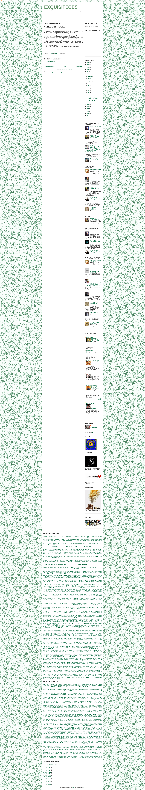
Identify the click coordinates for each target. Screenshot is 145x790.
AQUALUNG (68, 549)
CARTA (50, 55)
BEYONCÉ (95, 557)
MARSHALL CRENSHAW (98, 666)
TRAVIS (97, 751)
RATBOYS (69, 702)
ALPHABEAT (67, 543)
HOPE (92, 620)
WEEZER (44, 756)
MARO (87, 666)
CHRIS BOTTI (57, 576)
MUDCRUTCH (80, 677)
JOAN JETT (78, 635)
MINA (90, 674)
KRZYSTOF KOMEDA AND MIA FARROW (93, 647)
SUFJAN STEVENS (71, 724)
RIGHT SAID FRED (71, 706)
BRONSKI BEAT (49, 567)
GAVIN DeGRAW (76, 610)
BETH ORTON (98, 556)
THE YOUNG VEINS (72, 746)
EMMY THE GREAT (98, 599)
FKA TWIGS (95, 604)
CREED (100, 581)
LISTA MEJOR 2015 (47, 769)
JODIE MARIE (97, 635)
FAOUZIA (51, 603)
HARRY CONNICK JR (55, 617)
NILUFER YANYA (48, 689)
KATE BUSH (62, 643)
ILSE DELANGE (85, 621)
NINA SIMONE (66, 689)
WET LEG (48, 756)
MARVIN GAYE (65, 667)
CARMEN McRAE (85, 570)
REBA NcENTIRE (99, 702)
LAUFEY (64, 650)
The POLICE (87, 752)
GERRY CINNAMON (58, 611)
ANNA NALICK (57, 548)
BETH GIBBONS (76, 556)
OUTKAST (91, 693)
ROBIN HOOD (63, 707)
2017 (88, 104)
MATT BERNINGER (59, 669)
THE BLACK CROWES (57, 729)
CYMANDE (100, 583)
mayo (89, 88)
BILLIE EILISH (74, 559)
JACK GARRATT (51, 626)
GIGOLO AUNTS (81, 611)
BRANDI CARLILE (49, 564)
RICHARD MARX (46, 706)
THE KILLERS (93, 736)
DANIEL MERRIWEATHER (61, 586)
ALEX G (64, 540)
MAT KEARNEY (45, 669)
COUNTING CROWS (48, 581)
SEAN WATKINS (55, 715)
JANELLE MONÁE (96, 629)
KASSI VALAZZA (56, 643)
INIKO (88, 623)
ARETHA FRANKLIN (83, 549)
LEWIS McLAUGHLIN (53, 654)
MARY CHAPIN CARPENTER (75, 667)
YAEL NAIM (61, 757)
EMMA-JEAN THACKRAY (90, 599)
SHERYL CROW (59, 718)
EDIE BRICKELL (57, 597)
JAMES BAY (79, 627)
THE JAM (76, 736)
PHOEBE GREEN (91, 698)
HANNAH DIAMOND (86, 616)
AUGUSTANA (82, 550)
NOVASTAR (87, 690)
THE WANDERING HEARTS (59, 745)
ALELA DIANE (60, 540)
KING (101, 646)
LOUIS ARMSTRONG (69, 658)
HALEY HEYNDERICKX (91, 615)
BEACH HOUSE (72, 553)
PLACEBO (51, 699)
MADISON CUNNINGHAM (96, 660)
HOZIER (54, 621)
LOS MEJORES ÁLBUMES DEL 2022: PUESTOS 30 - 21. (94, 136)
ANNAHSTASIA (69, 548)
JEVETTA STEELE (91, 634)
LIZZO (76, 656)
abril (89, 90)
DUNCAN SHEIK (66, 594)
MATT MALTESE (67, 669)
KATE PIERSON (80, 643)
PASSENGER (80, 694)
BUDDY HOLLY (99, 567)
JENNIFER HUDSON (98, 631)
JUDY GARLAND (72, 641)
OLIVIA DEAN (99, 692)
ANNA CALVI (51, 548)
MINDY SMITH (94, 674)
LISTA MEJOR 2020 (47, 776)
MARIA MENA (46, 664)
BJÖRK (75, 560)
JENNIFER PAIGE (56, 633)
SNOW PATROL (51, 720)
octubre (89, 79)
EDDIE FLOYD (51, 597)
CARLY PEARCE (61, 570)
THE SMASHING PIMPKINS (81, 742)
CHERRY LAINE (81, 575)
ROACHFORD (96, 706)
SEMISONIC (70, 715)
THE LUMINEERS (60, 738)
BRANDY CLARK (69, 564)
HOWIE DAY (50, 621)
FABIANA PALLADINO (85, 602)
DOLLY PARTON (91, 591)
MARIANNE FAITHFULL (60, 664)
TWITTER (94, 432)
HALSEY (51, 616)
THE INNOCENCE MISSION (60, 736)
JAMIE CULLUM (66, 629)
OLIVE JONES (83, 692)
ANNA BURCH (45, 548)
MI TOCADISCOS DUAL (91, 385)
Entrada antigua (79, 66)
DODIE (87, 591)
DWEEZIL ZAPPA (54, 595)
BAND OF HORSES (63, 552)
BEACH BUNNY (66, 553)
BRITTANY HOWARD (77, 566)
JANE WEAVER (89, 629)
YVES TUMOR (45, 758)
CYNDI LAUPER (47, 584)
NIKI (99, 688)
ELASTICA (82, 597)
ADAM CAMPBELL (72, 538)
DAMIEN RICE (79, 584)
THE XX (67, 746)
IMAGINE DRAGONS (94, 621)
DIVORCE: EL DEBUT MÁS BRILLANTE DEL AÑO (94, 159)
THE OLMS (62, 740)
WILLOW (44, 757)
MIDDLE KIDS (99, 673)
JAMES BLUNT (91, 627)
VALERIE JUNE (50, 753)
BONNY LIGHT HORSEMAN (83, 563)
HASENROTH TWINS (68, 617)
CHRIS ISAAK (70, 576)
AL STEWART (69, 539)
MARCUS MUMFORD (76, 663)
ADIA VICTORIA (95, 538)
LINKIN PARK (83, 655)
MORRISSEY (69, 677)
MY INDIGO (58, 678)
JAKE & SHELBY (53, 627)
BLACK (78, 560)
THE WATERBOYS (76, 745)
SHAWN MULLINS (90, 716)
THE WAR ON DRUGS (69, 745)
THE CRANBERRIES (61, 732)
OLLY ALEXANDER (64, 693)
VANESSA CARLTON (67, 753)
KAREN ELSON (49, 643)
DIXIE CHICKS (74, 591)
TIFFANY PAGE (99, 746)
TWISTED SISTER (68, 752)
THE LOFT (100, 737)
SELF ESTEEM (65, 715)
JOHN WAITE (57, 638)
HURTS (71, 621)
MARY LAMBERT (86, 667)
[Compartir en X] (62, 53)
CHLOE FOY (45, 576)
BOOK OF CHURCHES (93, 563)
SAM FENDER (73, 711)
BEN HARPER (84, 555)
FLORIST (97, 606)
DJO (84, 591)
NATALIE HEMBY (91, 684)
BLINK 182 (56, 561)
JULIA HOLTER (78, 641)
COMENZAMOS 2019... (92, 100)
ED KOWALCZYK (92, 595)
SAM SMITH (84, 711)
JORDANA (50, 639)
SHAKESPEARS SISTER (86, 715)
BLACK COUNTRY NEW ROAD (96, 560)
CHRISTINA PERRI (51, 577)
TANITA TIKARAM (63, 727)
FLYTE (101, 606)
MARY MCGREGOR (98, 667)
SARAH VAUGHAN (51, 714)
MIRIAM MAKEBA (51, 675)
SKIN (74, 719)
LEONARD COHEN (82, 652)
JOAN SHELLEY (91, 635)
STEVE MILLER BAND (71, 723)
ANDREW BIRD (91, 545)
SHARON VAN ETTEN (55, 716)
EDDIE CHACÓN (46, 597)
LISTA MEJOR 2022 (47, 779)
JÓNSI (60, 642)
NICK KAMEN (56, 688)
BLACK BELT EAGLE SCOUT (85, 560)
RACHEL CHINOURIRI (98, 701)
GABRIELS (52, 610)
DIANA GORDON (81, 590)
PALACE (94, 693)
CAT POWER (81, 572)
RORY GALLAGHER (92, 707)
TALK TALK (100, 725)
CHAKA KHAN (56, 573)
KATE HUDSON (68, 643)
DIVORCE (70, 591)
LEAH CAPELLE (86, 651)
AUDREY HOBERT (76, 550)
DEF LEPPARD (82, 589)
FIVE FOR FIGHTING (89, 604)
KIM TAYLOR (94, 646)
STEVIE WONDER (93, 723)
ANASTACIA (76, 545)
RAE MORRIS (51, 702)
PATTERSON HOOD (98, 694)
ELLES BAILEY (69, 598)
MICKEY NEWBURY (93, 673)
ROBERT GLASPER (50, 707)
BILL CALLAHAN (55, 559)
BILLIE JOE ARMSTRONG (88, 559)
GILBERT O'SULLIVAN (89, 611)
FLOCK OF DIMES (69, 606)
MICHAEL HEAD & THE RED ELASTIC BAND (51, 673)
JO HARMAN (62, 635)
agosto (89, 83)
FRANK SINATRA (47, 608)
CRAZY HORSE (96, 581)
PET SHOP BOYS (92, 697)
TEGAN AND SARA (62, 728)
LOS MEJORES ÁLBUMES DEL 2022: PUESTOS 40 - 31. (94, 188)
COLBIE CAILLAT (52, 580)
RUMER (57, 710)
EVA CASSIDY (56, 602)
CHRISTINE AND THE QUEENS (63, 577)
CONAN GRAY (82, 580)
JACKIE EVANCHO (78, 626)
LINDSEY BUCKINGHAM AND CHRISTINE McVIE (72, 655)
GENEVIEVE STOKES (87, 610)
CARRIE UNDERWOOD (84, 571)
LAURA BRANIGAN (69, 650)
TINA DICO (66, 747)
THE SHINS (61, 742)
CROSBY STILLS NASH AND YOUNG (67, 583)
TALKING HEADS (46, 727)
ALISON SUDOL (99, 542)
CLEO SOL (91, 579)
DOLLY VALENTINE (98, 591)
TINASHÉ (74, 747)
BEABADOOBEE (54, 553)
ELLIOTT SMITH (83, 598)
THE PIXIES (81, 740)
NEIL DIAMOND (79, 685)
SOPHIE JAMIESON (81, 720)
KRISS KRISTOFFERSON (73, 647)
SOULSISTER (93, 720)
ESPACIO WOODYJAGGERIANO (91, 403)
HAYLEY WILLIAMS (46, 619)
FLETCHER (57, 606)
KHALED (75, 646)
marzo (89, 92)
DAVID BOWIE (50, 587)
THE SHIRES (67, 742)
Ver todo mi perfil (93, 427)
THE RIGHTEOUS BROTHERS (73, 741)
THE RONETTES (90, 741)
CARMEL (79, 570)
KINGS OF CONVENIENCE (55, 647)
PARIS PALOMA (74, 694)
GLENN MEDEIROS (71, 612)
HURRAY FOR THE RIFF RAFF (62, 621)
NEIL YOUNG (93, 685)
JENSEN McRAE (83, 633)
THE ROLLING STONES (83, 741)
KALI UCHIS (92, 642)
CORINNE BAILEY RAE (97, 580)
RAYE (89, 702)
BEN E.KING (79, 555)
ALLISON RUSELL (61, 543)
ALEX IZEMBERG (69, 540)
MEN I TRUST (51, 671)
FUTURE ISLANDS (84, 608)
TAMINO (57, 727)
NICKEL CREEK (66, 688)
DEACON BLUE (57, 589)
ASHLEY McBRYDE (68, 550)
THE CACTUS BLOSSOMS (95, 729)
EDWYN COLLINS (68, 597)
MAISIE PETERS (89, 662)
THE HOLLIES (52, 736)
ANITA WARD (93, 546)
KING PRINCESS (46, 647)
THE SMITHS (93, 742)
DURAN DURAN (73, 594)
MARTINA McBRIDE (58, 667)
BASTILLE (45, 553)
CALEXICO (76, 568)
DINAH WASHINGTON (53, 591)
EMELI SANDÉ (52, 599)
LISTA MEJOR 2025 (47, 784)
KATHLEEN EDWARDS (97, 643)
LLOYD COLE (86, 656)
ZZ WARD (76, 758)
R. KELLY (78, 701)
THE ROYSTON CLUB (98, 741)
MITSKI (62, 675)
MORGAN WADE (56, 677)
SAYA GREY (69, 714)
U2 (43, 753)
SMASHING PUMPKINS (97, 719)
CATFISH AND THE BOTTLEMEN (90, 572)
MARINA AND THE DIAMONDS (51, 666)
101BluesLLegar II (90, 337)
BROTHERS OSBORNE (62, 567)
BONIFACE (67, 563)
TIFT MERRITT (46, 747)
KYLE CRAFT (55, 648)
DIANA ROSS (93, 590)
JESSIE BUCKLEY (57, 634)
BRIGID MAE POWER (51, 566)
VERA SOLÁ (80, 753)
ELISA (98, 597)
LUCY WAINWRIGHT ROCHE (51, 659)
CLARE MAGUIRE (85, 579)
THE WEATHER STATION (93, 745)
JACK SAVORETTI (66, 626)
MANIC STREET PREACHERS (54, 663)
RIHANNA (76, 706)
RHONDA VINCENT (78, 705)
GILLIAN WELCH (96, 611)
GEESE (81, 610)
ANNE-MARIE (75, 548)
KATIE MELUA (60, 645)
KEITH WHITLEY (59, 646)
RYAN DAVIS (74, 710)
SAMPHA (91, 711)
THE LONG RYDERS (46, 738)
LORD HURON (55, 658)
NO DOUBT (86, 689)
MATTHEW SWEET (81, 669)
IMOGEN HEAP (48, 623)
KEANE (44, 646)
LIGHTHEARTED (79, 654)
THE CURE (78, 732)
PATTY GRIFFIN (57, 695)
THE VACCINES (86, 743)
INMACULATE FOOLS (93, 623)
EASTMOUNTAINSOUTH (84, 595)
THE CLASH (98, 731)
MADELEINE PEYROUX (72, 661)
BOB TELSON (96, 561)
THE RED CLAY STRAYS (56, 741)
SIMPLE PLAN (56, 719)
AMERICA (98, 543)
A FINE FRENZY (74, 536)
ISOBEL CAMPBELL (79, 625)
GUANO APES (45, 615)
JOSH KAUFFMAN (60, 639)
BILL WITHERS (68, 559)
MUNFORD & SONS (46, 678)
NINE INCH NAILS (73, 689)
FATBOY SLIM (58, 603)
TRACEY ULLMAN (68, 751)
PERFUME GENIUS (81, 697)
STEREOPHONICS (52, 723)
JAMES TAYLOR (58, 629)
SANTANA (100, 711)
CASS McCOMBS (57, 572)
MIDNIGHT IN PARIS (50, 674)
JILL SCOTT (100, 634)
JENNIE (92, 631)
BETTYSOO (76, 557)
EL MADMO (78, 597)
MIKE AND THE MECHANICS (59, 674)
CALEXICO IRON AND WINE (84, 568)
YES (75, 757)
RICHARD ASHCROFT (91, 705)
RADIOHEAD (46, 702)
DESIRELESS (70, 590)
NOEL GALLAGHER (53, 690)
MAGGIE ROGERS (70, 662)
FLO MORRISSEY (63, 606)
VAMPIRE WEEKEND (57, 753)
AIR (65, 539)
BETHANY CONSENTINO (47, 557)
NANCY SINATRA (75, 684)
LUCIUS (90, 658)
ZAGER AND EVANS (56, 758)
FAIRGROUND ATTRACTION (95, 602)
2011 (88, 115)
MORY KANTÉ (74, 677)
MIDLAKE (44, 674)
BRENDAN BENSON (82, 564)
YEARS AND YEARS (67, 757)
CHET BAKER (92, 575)
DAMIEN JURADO (71, 584)
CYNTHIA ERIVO (54, 584)
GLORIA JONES (85, 612)
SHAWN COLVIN (83, 716)
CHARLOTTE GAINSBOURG (51, 575)
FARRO (55, 603)
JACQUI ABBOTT (98, 626)
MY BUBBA (54, 678)
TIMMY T (51, 747)
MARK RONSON (74, 666)
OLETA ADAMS (77, 692)
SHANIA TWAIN (93, 715)
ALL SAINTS (45, 543)
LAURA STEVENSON (52, 651)
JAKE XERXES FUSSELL (72, 627)
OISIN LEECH (69, 692)
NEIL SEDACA (88, 685)
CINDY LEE (61, 579)
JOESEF (48, 637)
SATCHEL (64, 714)
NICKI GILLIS (76, 688)
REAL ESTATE (93, 702)
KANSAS (44, 643)
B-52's (47, 552)
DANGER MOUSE (52, 586)
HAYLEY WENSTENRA (98, 617)
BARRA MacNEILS (92, 552)
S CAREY (83, 710)
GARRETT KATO (61, 610)
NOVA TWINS (81, 690)
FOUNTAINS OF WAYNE (79, 607)
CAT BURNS (76, 572)
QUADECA (71, 701)
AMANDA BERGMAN (77, 543)
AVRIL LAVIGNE (97, 550)
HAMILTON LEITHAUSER (57, 616)
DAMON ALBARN (87, 584)
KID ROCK (86, 646)
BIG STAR (45, 559)
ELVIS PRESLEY (46, 599)
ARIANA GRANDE (96, 549)
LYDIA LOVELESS (96, 659)
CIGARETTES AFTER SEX (48, 579)
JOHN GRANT (72, 637)
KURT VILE (50, 648)
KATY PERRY (99, 645)
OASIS (93, 690)
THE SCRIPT (46, 742)
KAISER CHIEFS (86, 642)
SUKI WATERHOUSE (85, 724)
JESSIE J (77, 634)
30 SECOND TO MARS (61, 536)
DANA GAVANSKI (46, 586)
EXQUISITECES (61, 7)
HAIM (86, 615)
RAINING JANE (64, 702)
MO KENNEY (76, 675)
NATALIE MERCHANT (47, 685)
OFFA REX (55, 692)
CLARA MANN (78, 579)
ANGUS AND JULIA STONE (74, 546)
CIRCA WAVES (66, 579)
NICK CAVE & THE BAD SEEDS (94, 686)
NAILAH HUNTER (57, 684)
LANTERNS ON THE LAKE (57, 650)
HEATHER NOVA (54, 619)
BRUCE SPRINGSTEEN (73, 567)
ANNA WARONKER (63, 548)
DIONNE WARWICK (60, 591)
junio (89, 87)
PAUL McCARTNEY (98, 695)
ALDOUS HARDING (54, 540)
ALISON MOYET (92, 542)
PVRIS (67, 701)
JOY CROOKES (90, 639)
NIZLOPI (82, 689)
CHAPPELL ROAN (72, 573)
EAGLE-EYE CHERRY (64, 595)
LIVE (53, 656)
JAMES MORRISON (51, 629)
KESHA (72, 646)
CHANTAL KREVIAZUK (64, 573)
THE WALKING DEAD (50, 745)
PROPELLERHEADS (46, 701)
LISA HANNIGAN (98, 655)
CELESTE (45, 573)
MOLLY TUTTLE (88, 675)
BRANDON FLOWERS (61, 564)
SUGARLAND (78, 724)
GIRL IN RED (50, 612)
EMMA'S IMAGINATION (82, 599)
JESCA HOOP (90, 633)
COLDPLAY (58, 580)
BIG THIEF (49, 559)
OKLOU (73, 692)
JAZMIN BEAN (99, 630)
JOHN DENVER (60, 637)
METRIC (77, 671)
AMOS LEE (51, 545)
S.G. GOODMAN (88, 710)
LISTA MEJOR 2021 (47, 778)
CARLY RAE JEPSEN (68, 570)
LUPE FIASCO (89, 659)
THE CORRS (55, 732)
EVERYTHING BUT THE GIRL (65, 602)
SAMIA (88, 711)
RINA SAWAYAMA (85, 706)
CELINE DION (50, 573)
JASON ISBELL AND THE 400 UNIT (81, 630)
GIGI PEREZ (76, 611)
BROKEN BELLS (92, 566)
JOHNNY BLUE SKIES (64, 638)
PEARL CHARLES (63, 697)
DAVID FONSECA (69, 587)
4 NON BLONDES (68, 536)
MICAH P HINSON (92, 671)
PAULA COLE (57, 697)
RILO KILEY (80, 706)
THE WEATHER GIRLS (84, 745)
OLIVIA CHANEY (94, 692)
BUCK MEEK (94, 567)
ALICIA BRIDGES (51, 542)
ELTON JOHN (92, 598)
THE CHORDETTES (83, 731)
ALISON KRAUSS (71, 542)
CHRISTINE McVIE (73, 577)
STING (98, 723)
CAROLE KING (99, 570)
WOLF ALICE (55, 757)
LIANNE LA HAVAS (72, 654)
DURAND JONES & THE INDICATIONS (90, 594)
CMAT (47, 580)
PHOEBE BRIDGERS (82, 698)
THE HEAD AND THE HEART (88, 734)
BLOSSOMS (69, 561)
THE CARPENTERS (66, 731)
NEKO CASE (99, 685)
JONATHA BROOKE (94, 638)
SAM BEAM (52, 711)
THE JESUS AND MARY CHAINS (84, 736)
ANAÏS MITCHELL (82, 545)
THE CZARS (83, 732)
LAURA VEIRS (60, 651)
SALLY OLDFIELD (46, 711)
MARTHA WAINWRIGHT (49, 667)
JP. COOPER (55, 641)
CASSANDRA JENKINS (64, 572)
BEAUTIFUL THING (84, 553)
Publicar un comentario (50, 61)
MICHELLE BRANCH (85, 673)
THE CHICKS (77, 731)
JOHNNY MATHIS (80, 638)
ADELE (89, 538)
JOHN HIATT (77, 637)
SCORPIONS (100, 714)
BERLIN (57, 556)
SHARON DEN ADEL (46, 716)
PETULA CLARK (60, 698)
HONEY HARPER (71, 620)
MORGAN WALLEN (62, 677)
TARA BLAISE (77, 727)
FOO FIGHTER (58, 607)
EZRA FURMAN (78, 602)
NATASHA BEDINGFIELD (63, 685)
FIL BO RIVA (54, 604)
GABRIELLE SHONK (46, 610)
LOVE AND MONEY (76, 658)
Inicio (65, 66)
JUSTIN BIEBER (56, 642)
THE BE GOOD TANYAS (95, 728)
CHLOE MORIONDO (51, 576)
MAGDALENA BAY (63, 662)
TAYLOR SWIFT (96, 727)
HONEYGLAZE (77, 620)
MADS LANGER (51, 662)
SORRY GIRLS (88, 720)
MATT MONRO (74, 669)
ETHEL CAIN (99, 600)
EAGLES (69, 595)
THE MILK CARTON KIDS (89, 738)
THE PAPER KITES (68, 740)
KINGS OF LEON (63, 647)
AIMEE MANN (60, 539)
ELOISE (87, 598)
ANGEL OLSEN (55, 546)
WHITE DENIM (62, 756)
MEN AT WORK (46, 671)
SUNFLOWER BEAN (93, 724)
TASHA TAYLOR (82, 727)
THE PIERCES (75, 740)
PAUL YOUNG (51, 697)
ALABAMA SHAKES (76, 539)
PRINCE (95, 699)
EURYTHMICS (50, 602)
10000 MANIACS (46, 536)
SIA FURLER (78, 718)
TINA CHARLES (61, 747)
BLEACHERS (46, 561)
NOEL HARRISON (60, 690)
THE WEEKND (49, 746)
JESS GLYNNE (97, 633)
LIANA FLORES (65, 654)
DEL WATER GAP (89, 589)
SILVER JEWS (94, 718)
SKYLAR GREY (85, 719)
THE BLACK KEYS (65, 729)
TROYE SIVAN (48, 752)
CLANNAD (74, 579)
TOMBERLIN (89, 749)
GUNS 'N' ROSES (57, 615)
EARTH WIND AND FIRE (75, 595)
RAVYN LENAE (74, 702)
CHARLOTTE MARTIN (62, 575)
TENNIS (73, 728)
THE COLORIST (50, 732)
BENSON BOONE (53, 556)
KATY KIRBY (94, 645)
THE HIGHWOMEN (46, 736)
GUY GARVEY (63, 615)
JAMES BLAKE (85, 627)
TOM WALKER (83, 749)
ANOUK (100, 548)
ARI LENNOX (90, 549)
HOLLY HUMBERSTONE (63, 620)
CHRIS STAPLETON (77, 576)
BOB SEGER (92, 561)
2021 (88, 71)
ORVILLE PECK (86, 693)
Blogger (84, 787)
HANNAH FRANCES (93, 616)
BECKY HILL (93, 553)
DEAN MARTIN (69, 589)
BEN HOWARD (91, 555)
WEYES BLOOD (53, 756)
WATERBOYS (84, 754)
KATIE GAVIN (54, 645)
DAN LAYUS (100, 584)
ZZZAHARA (80, 758)
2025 (88, 64)
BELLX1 (69, 555)
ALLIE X (49, 543)
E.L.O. (58, 595)
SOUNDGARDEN (99, 720)
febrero (89, 94)
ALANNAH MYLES (46, 540)
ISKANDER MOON (68, 625)
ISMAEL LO (74, 625)
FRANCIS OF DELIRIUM (97, 607)
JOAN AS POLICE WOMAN (70, 635)
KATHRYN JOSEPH (47, 645)
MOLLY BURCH (81, 675)
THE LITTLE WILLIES (94, 737)
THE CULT (74, 732)
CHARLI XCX (95, 573)
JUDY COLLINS (66, 641)
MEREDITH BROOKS (67, 671)
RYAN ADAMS (67, 710)
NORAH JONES (68, 690)
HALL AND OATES (46, 616)
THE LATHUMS (70, 737)
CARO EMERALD (91, 570)
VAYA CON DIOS (75, 753)
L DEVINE (66, 648)
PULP (57, 701)
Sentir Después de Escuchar (92, 360)
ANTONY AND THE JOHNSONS (50, 549)
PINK (95, 698)
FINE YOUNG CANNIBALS (61, 604)
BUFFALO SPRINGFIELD (47, 568)
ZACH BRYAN (50, 758)
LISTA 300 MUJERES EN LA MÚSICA (51, 764)
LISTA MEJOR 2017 (47, 772)
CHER (76, 575)
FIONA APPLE (75, 604)
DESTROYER (76, 590)
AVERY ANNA (91, 550)
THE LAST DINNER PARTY (62, 737)
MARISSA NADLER (62, 666)
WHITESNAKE (73, 756)
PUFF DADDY (52, 701)
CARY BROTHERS (92, 571)
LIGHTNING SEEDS (86, 654)
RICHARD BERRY (99, 705)
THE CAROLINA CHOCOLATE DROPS (55, 731)
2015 (88, 108)
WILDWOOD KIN (99, 756)
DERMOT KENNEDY (60, 590)
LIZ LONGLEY (57, 656)
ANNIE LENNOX (81, 548)
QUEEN (74, 701)
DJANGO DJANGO (80, 591)
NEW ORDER (69, 686)
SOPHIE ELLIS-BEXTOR (73, 720)
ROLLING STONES (78, 707)
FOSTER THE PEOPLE (70, 607)
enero (89, 95)
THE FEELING (89, 733)
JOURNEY (85, 639)
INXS (99, 623)
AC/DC (67, 538)
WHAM (58, 756)
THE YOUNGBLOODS (79, 746)
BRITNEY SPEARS (70, 566)
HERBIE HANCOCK (89, 619)
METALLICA (74, 671)
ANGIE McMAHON (61, 546)
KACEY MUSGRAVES (73, 642)
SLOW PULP (91, 719)
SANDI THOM (96, 711)
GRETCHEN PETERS (86, 614)
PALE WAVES (99, 693)
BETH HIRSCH (82, 556)
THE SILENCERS (73, 742)
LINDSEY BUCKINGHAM (58, 655)
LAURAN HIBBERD (68, 651)
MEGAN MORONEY (56, 670)
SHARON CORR (99, 715)
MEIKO (74, 670)
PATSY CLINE (92, 694)
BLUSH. (83, 561)
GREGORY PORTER (77, 614)
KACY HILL (81, 642)
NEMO (57, 686)
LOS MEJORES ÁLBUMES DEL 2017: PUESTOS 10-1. (94, 179)
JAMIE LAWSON (72, 629)
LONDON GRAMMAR (47, 658)
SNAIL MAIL (45, 720)
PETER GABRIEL (47, 698)
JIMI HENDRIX (45, 635)
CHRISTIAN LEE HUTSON (93, 576)
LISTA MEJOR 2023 (47, 781)
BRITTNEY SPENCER (85, 566)
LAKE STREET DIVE (93, 648)
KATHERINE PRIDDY (87, 643)
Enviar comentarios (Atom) (66, 69)
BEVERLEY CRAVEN (82, 557)
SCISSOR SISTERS (93, 714)
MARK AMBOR (68, 666)
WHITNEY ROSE (90, 756)
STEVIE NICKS (86, 723)
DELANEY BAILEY (96, 589)
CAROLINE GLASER (59, 571)
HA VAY (83, 615)
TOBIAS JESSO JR (88, 747)
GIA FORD (71, 611)
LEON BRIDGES (62, 652)
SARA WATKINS (54, 712)
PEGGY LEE (74, 697)
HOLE (50, 620)
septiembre (90, 81)
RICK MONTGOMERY (59, 706)
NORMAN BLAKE (76, 690)
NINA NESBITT (60, 689)
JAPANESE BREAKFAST (56, 630)
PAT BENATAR (86, 694)
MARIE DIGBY (67, 664)
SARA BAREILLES (47, 712)
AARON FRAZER (84, 536)
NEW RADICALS (75, 686)
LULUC (82, 659)
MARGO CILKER (92, 663)
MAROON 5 (90, 666)
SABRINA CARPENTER (95, 710)
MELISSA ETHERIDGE (81, 670)
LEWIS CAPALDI (46, 654)
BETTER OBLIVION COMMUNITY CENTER (66, 557)
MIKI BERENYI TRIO (75, 674)
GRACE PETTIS (50, 614)
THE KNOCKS (45, 737)
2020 (88, 73)
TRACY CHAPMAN (81, 751)
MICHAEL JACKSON (65, 673)
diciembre (90, 76)
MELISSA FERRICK (90, 670)
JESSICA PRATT (51, 634)
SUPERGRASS (45, 725)
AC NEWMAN (63, 538)
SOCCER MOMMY (57, 720)
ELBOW (86, 597)
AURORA (86, 550)
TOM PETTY (57, 749)
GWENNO (68, 615)
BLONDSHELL (64, 561)
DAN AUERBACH (93, 584)
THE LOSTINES (53, 738)
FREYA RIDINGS (74, 608)
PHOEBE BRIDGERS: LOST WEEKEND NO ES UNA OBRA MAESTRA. (95, 241)
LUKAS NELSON (73, 659)
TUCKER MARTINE (54, 752)
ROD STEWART (72, 707)
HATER (78, 617)
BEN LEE (97, 555)
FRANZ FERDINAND (61, 608)
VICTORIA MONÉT (98, 753)
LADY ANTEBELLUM (75, 648)
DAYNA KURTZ (51, 589)
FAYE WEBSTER (89, 603)
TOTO (52, 751)
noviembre (90, 78)
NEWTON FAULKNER (83, 686)
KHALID (78, 646)
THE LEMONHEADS (85, 737)
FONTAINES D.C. (53, 607)
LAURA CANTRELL (76, 650)
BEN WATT (48, 556)
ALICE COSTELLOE (90, 540)
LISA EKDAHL (91, 655)
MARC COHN (63, 663)
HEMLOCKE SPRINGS (76, 619)
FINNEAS (69, 604)
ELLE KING (64, 598)
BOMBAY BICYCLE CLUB (50, 563)
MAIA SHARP (82, 662)
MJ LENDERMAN (67, 675)
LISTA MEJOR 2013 (47, 766)
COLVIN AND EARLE (75, 580)
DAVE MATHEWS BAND (94, 586)
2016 (88, 106)
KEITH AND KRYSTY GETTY (51, 646)
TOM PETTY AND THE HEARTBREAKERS (68, 749)
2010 (88, 117)
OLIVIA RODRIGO (57, 693)
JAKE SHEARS (65, 627)
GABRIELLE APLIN (98, 608)
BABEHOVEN (51, 552)
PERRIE (87, 697)
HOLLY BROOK (55, 620)
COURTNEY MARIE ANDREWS (71, 581)
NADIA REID (45, 684)
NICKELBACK (71, 688)
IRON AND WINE (52, 625)
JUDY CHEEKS (60, 641)
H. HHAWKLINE (72, 615)
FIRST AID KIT (82, 604)
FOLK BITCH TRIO (46, 607)
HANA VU (69, 616)
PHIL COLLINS (67, 698)
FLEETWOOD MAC (51, 606)
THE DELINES (54, 733)
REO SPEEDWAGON (52, 705)
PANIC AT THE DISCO (55, 694)
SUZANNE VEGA (87, 725)
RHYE (83, 705)
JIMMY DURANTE (51, 635)
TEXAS (81, 728)
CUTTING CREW (95, 583)
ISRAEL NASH (96, 625)
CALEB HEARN (71, 568)
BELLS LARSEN (64, 555)
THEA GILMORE (87, 746)
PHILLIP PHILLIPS (74, 698)
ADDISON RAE (84, 538)
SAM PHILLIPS (79, 711)
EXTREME (72, 602)
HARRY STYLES (62, 617)
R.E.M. (82, 701)
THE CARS (73, 731)
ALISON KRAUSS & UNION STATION (82, 542)
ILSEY (90, 621)
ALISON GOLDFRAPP (63, 542)
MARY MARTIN (92, 667)
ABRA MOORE (58, 538)
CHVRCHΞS (100, 577)
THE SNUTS (98, 742)
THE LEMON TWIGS (77, 737)
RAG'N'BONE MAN (57, 702)
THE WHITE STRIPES (55, 746)
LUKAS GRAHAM (67, 659)
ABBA (54, 538)
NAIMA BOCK (62, 684)
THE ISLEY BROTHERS (69, 736)
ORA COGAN (73, 693)
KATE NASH (74, 643)
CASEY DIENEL (51, 572)
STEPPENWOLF (46, 723)
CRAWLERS (91, 581)
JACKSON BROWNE (85, 626)
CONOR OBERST (88, 580)
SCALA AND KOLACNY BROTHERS (78, 714)
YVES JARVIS (93, 757)
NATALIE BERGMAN (84, 684)
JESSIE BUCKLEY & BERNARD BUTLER (68, 634)
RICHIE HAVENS (52, 706)
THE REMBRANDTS (64, 741)
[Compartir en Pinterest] (64, 53)
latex (73, 787)
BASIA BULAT (99, 552)
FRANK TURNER (54, 608)
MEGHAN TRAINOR (63, 670)
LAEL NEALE (87, 648)
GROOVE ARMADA (98, 614)
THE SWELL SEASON (63, 743)
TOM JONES (45, 749)
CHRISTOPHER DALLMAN (83, 577)
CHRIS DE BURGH (63, 576)
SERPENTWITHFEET (77, 715)
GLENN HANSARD (63, 612)
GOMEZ (94, 612)
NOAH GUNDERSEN (98, 689)
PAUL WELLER (45, 697)
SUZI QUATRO (94, 725)
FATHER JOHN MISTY (66, 603)
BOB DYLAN (87, 561)
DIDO (97, 590)
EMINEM (64, 599)
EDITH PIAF (63, 597)
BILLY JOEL (54, 560)
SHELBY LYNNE (51, 718)
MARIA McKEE (52, 664)
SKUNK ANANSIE (78, 719)
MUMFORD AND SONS (91, 677)
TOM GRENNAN (99, 747)
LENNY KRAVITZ (55, 652)
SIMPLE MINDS (51, 719)
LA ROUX (70, 648)
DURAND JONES (79, 594)
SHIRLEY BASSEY (67, 718)
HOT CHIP (100, 620)
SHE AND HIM (96, 716)
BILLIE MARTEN (96, 559)
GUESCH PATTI (51, 615)
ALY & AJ (71, 543)
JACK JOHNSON (58, 626)
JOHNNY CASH (72, 638)
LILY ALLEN (97, 654)
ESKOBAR (81, 600)
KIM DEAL (90, 646)
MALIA (93, 662)
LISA (87, 655)
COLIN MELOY (68, 580)
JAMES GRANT (96, 627)
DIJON (48, 591)
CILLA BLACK (57, 579)
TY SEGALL (74, 752)
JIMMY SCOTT (57, 635)
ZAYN (67, 758)
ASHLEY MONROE (60, 550)
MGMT (87, 671)
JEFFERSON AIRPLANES (76, 631)
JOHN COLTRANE (54, 637)
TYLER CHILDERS (82, 752)
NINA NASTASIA (55, 689)
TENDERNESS (68, 728)
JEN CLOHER (83, 631)
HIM (94, 619)
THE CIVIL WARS (91, 731)
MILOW (87, 674)
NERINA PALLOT (62, 686)
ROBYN (67, 707)
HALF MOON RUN (99, 615)
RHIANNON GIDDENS (70, 705)
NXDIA (90, 690)
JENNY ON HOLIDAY (70, 633)
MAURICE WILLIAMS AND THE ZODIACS (92, 669)
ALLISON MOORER (54, 543)
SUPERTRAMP (51, 725)
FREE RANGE (67, 608)
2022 (88, 69)
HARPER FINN (48, 617)
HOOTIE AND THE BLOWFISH (85, 620)
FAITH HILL (48, 603)
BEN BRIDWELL (73, 555)
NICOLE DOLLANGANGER (82, 688)
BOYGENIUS (100, 563)
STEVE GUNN (64, 723)
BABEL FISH (56, 552)
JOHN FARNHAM (66, 637)
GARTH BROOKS (68, 610)
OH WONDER (64, 692)
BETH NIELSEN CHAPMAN (89, 556)
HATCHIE (75, 617)
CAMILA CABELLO (99, 568)
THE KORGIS (50, 737)
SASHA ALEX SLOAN (59, 714)
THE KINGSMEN (99, 736)
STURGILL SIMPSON (59, 724)
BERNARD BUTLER (63, 556)
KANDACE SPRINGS (98, 642)
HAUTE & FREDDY (83, 617)
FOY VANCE (86, 607)
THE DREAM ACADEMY (69, 733)
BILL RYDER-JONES (62, 559)
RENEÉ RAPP (45, 705)
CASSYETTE (71, 572)
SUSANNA (63, 725)
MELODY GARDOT (98, 670)
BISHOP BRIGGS (69, 560)
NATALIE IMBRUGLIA (98, 684)
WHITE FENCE (67, 756)
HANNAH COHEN (79, 616)
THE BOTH (81, 729)
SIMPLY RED (62, 719)
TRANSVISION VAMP (92, 751)
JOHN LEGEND (82, 637)
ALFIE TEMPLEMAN (77, 540)
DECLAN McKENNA (76, 589)
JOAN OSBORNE (84, 635)
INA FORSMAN (54, 623)
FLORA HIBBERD (76, 606)
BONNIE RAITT (74, 563)
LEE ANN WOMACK (98, 651)
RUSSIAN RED (61, 710)
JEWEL (95, 634)
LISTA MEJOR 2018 (47, 773)
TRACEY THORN (61, 751)
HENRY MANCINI (83, 619)
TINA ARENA (55, 747)
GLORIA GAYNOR (78, 612)
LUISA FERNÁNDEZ (60, 659)
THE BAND (89, 728)
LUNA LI (85, 659)
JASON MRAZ (92, 630)
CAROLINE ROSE (66, 571)
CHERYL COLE (87, 575)
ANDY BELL (97, 545)
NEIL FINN (84, 685)
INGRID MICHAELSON (79, 623)
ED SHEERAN (99, 595)
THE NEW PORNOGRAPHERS (53, 740)
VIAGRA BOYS (85, 753)
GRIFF (94, 614)
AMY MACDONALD (60, 545)
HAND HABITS (73, 616)
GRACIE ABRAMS (63, 614)
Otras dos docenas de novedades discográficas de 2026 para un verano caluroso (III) (95, 407)
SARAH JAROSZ (68, 712)
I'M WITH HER (76, 621)
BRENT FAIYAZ (90, 564)
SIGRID (90, 718)
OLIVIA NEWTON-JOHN (48, 693)
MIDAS (93, 425)
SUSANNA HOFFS (70, 725)
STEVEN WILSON (79, 723)
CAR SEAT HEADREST (47, 570)
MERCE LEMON (57, 671)
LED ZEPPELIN (92, 651)
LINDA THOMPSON (50, 655)
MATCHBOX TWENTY (52, 669)
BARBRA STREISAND (80, 552)
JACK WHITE (72, 626)
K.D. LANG (64, 642)
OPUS (70, 693)
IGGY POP (81, 621)
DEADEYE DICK (63, 589)
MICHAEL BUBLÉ (99, 671)
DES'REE (66, 590)
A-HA (79, 536)
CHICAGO (97, 575)
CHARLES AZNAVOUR (80, 573)
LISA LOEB (45, 656)
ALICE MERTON (97, 540)
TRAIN (87, 751)
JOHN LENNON (88, 637)
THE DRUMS (75, 733)
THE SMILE (88, 742)
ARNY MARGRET (50, 550)
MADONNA (45, 662)
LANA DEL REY (49, 650)
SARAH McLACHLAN (83, 712)
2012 (88, 113)
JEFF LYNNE (69, 631)
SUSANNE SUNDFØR (78, 725)
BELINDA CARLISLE (49, 555)
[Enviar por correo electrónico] (60, 53)
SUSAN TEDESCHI (58, 725)
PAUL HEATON (70, 695)
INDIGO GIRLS (68, 623)
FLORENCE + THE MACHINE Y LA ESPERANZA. (94, 208)
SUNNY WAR (99, 724)
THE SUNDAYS (49, 743)
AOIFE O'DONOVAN (61, 549)
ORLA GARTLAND (79, 693)
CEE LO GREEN (99, 572)
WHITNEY (78, 756)
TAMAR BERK (53, 727)
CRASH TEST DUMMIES (83, 581)
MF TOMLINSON (82, 671)
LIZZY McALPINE (81, 656)
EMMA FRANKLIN (70, 599)
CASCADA (98, 571)
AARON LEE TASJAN (91, 536)
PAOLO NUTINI (63, 694)
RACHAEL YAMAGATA (89, 701)
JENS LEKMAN (77, 633)
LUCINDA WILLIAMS (84, 658)
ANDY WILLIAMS (49, 546)
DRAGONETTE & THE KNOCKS (49, 594)
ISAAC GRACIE (61, 625)
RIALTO (86, 705)
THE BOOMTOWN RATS (74, 729)
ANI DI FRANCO (87, 546)
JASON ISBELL (69, 630)
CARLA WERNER (54, 570)
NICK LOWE (60, 688)
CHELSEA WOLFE (71, 575)
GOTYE (97, 612)
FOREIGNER (64, 607)
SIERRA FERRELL (85, 718)
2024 (88, 66)
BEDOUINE (97, 553)
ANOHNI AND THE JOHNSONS (93, 548)
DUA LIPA (57, 594)
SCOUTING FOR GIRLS (47, 715)
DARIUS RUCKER (80, 586)
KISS (68, 647)
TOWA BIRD (55, 751)
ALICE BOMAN (84, 540)
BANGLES (70, 552)
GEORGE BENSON (94, 610)
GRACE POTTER (56, 614)
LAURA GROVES (83, 650)
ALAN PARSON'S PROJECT (86, 539)
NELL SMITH (45, 686)
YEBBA (72, 757)
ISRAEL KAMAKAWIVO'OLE (89, 625)
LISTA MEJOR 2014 (47, 767)
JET (86, 634)
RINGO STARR (91, 706)
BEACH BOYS (60, 553)
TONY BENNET (95, 749)
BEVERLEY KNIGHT (89, 557)
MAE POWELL (56, 662)
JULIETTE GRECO (50, 642)
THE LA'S (54, 737)
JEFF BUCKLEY (64, 631)
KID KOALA (82, 646)
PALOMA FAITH (47, 694)
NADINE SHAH (51, 684)
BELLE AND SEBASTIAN (57, 555)
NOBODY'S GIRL (46, 690)
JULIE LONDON (96, 641)
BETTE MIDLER (55, 557)
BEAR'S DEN (78, 553)
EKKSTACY (74, 597)
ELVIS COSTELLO (99, 598)
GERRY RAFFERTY (66, 611)
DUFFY (61, 594)
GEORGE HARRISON (50, 611)
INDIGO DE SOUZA (60, 623)
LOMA (101, 656)
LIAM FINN (60, 654)
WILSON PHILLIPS (49, 757)
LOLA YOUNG (97, 656)
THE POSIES (85, 740)
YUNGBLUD (88, 757)
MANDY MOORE (46, 663)
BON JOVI (63, 563)
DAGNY (59, 584)
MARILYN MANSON (81, 664)
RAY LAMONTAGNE (82, 702)
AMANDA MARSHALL (84, 543)
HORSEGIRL (96, 620)
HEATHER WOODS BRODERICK (65, 619)
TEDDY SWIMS (47, 728)
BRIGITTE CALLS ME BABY (61, 566)
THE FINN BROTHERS (96, 733)
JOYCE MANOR (50, 641)
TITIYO (78, 747)
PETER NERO (53, 698)
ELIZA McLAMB (50, 598)
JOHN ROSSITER (51, 638)
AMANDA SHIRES (92, 543)
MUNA (100, 677)
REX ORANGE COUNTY (60, 705)
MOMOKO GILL (49, 677)
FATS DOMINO (82, 603)
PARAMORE (69, 694)
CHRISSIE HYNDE (85, 576)
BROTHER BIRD (55, 567)
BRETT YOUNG (96, 564)
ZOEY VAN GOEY (72, 758)
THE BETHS (49, 729)
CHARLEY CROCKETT (88, 573)
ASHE (54, 550)
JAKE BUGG (59, 627)
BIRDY (64, 560)
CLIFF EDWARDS (96, 579)
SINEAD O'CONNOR (69, 719)
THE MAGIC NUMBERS (68, 738)
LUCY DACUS (96, 658)
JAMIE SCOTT (78, 629)
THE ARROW (85, 728)
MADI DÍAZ (81, 660)
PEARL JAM (69, 697)
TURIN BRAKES (61, 752)
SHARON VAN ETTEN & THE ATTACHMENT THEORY (69, 716)
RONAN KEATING (85, 707)
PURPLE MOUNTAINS (62, 701)
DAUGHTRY (86, 586)
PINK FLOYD (99, 698)
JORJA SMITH (54, 639)
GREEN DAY (70, 614)
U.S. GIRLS (99, 752)
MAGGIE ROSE (77, 662)
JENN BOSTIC (88, 631)
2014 (88, 110)
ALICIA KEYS (56, 542)
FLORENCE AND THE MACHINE (87, 606)
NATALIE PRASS (56, 685)
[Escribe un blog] (61, 53)
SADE (101, 710)
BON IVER (58, 563)
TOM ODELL (51, 749)
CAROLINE (54, 571)
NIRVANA (79, 689)
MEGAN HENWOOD (48, 670)
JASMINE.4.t (63, 630)
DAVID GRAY (82, 587)
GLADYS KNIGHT (56, 612)
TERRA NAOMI (77, 728)
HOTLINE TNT (45, 621)
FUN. (79, 608)
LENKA (49, 652)
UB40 (45, 753)
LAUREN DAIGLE (75, 651)
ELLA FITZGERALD (57, 598)
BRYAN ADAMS (88, 567)
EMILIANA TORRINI (59, 599)
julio (89, 85)
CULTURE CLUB (88, 583)
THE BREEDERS (86, 729)
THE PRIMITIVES (91, 740)
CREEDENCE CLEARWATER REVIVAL (51, 583)
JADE (44, 627)
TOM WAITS (78, 749)
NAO (79, 684)
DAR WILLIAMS (71, 586)
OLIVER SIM (88, 692)
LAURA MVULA (98, 650)
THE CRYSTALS (68, 732)
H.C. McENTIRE (78, 615)
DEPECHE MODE (51, 590)
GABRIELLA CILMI (91, 608)
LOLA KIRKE (91, 656)
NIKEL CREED (95, 688)
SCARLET (86, 714)
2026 (88, 62)
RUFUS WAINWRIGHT (49, 710)
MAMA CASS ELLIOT (98, 662)
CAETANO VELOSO (64, 568)
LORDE (59, 658)
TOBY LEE (94, 747)
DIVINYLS (66, 591)
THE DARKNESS (97, 732)
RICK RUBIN (65, 706)
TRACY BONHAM (74, 751)
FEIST (94, 603)
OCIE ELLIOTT (97, 690)
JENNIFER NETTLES (47, 633)
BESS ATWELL (71, 556)
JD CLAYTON (52, 631)
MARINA (94, 664)
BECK (89, 553)
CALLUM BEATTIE (92, 568)
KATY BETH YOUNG (81, 645)
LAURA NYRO (45, 651)
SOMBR (67, 720)
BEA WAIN (49, 553)
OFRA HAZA (59, 692)
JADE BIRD (47, 627)
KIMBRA (98, 646)
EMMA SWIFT (75, 599)
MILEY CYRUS (82, 674)
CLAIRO (70, 579)
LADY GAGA (82, 648)
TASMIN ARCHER (89, 727)
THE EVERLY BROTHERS (82, 733)
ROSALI (97, 707)
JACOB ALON (92, 626)
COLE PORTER (63, 580)
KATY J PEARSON (88, 645)
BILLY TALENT (59, 560)
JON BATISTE (86, 638)
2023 (88, 67)
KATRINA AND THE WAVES (69, 645)
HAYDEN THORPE (90, 617)
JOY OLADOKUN (97, 639)
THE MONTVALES (97, 738)
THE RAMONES (97, 740)
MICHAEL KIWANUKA (75, 673)
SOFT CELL (63, 720)
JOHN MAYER (96, 637)
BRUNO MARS (82, 567)
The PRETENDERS (93, 752)
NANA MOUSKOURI (68, 684)
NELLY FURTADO (52, 686)
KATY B (76, 645)
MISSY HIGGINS (57, 675)
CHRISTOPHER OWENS (93, 577)
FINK (67, 604)
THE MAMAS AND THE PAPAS (78, 738)
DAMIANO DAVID (63, 584)
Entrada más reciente (49, 66)
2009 (88, 118)
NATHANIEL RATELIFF (72, 685)
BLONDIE (60, 561)
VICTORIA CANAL (92, 753)
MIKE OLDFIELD (68, 674)
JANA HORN (84, 629)
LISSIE (49, 656)
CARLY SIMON (75, 570)
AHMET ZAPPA (54, 539)
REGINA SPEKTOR (88, 703)
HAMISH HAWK (64, 616)
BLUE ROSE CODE (76, 561)
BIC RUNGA (100, 557)
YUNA (85, 757)
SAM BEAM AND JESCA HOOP (59, 711)
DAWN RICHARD (46, 589)
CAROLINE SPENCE (74, 571)
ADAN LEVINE (78, 538)
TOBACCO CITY (82, 747)
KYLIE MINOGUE (61, 648)
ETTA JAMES (45, 602)
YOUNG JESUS (81, 757)
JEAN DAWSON (58, 631)
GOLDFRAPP (90, 612)
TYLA (77, 752)
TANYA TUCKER (71, 727)
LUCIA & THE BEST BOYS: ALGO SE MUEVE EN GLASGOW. (95, 198)
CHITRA (100, 575)
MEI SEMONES (69, 670)
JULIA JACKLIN (84, 641)
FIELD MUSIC (49, 604)
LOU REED (63, 658)
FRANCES (91, 607)
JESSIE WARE (83, 634)
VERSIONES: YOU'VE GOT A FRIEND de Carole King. (95, 294)
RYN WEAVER (78, 710)
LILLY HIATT (92, 654)
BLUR (80, 561)
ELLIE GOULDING (76, 598)
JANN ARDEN (49, 630)
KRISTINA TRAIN (82, 647)
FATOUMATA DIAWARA (75, 603)
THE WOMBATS (63, 746)
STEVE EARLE (58, 723)
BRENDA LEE (75, 564)
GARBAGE (56, 610)
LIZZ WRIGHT (72, 656)
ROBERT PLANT (57, 707)
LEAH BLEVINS (81, 651)
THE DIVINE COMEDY (61, 733)
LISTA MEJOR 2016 (47, 770)
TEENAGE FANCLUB (54, 728)
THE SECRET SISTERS (54, 742)
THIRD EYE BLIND (93, 746)
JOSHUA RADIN (79, 639)
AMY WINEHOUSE (70, 545)
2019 (88, 74)
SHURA (73, 718)
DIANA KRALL (88, 590)
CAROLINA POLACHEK (47, 571)
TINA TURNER (70, 747)
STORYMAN (52, 724)
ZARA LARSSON (63, 758)
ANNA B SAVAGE (99, 546)
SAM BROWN (68, 711)
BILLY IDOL (48, 560)
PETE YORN (98, 697)
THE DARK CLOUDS (89, 732)
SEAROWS (60, 715)
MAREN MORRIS (84, 663)
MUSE (51, 678)
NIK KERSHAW (90, 688)
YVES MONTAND (99, 757)
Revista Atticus (89, 350)
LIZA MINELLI (67, 656)
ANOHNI (85, 548)
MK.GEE (72, 675)
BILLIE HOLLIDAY (81, 559)
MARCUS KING (69, 663)
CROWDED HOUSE (79, 583)
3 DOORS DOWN (53, 536)
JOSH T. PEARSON (72, 639)
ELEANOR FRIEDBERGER (92, 597)
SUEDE (65, 724)
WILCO (94, 756)
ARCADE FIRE (74, 549)
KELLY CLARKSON (66, 646)
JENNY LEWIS (62, 633)
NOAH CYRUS (91, 689)
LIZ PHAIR (62, 656)
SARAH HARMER (61, 712)
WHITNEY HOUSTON (83, 756)
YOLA (77, 757)
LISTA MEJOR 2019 (47, 775)
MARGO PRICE (98, 663)
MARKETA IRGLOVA (82, 666)
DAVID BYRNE (56, 587)
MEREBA (61, 671)
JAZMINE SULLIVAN (46, 631)
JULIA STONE (90, 641)
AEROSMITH (48, 539)
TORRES (49, 751)
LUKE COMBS (78, 659)
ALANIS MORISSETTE (97, 539)
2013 (88, 111)
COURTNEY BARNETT (59, 581)
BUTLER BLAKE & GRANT (56, 568)
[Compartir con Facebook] (63, 53)
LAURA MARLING (90, 650)
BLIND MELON (51, 561)
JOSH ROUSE (66, 639)
